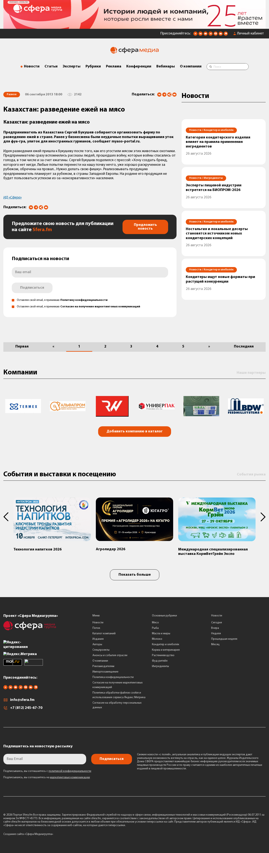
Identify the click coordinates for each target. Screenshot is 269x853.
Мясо (155, 622)
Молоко (157, 639)
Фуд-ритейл (159, 660)
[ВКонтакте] (159, 94)
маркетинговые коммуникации (70, 777)
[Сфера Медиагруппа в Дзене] (195, 35)
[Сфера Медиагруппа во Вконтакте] (200, 35)
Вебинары (165, 66)
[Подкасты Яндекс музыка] (226, 35)
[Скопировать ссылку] (169, 94)
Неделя (216, 633)
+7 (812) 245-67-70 (26, 708)
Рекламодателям (103, 666)
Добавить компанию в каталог (135, 431)
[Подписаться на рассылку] (221, 35)
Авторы (97, 644)
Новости (32, 66)
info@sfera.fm (22, 700)
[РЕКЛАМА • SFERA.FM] (134, 26)
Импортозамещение (105, 671)
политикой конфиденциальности (70, 771)
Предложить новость (145, 227)
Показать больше (135, 575)
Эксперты (71, 66)
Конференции (138, 66)
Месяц (215, 644)
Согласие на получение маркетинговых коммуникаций (100, 306)
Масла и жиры (161, 633)
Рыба (155, 628)
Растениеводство (163, 655)
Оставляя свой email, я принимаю (62, 300)
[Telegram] (164, 94)
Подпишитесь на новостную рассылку (38, 746)
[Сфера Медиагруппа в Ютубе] (205, 35)
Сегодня (216, 622)
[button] (8, 517)
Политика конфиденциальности (113, 677)
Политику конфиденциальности (84, 300)
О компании (191, 66)
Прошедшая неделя (224, 639)
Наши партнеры (251, 373)
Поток (96, 628)
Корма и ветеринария (166, 650)
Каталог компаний (104, 633)
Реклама (113, 66)
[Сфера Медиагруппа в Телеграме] (210, 35)
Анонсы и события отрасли (109, 655)
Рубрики (93, 66)
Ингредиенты (160, 666)
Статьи (51, 66)
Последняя (244, 347)
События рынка (251, 475)
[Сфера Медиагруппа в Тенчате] (216, 35)
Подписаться (32, 288)
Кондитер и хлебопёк (165, 644)
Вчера (215, 628)
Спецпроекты (100, 650)
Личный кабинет (250, 34)
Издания (98, 639)
